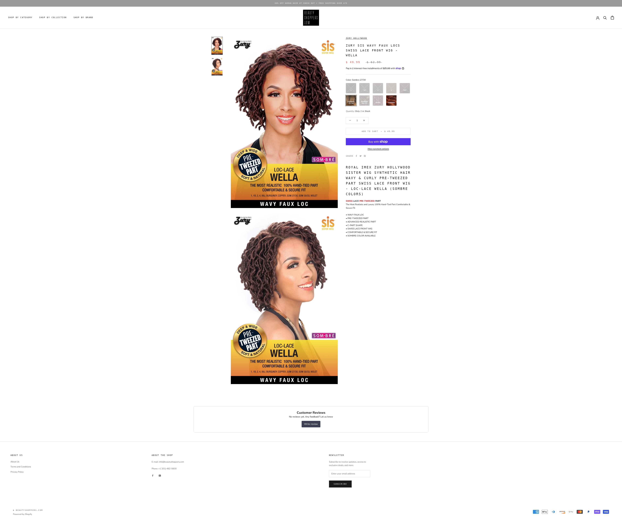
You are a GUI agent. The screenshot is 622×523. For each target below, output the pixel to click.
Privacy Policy (17, 471)
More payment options (378, 148)
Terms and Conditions (21, 466)
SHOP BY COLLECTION (53, 17)
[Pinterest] (365, 156)
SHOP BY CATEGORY (20, 17)
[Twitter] (361, 156)
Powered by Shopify (22, 514)
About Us (15, 461)
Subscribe (340, 484)
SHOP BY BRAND (83, 17)
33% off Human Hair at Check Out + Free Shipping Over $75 (311, 3)
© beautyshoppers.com (28, 510)
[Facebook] (356, 156)
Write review (311, 424)
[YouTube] (160, 475)
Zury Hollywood (356, 38)
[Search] (605, 17)
